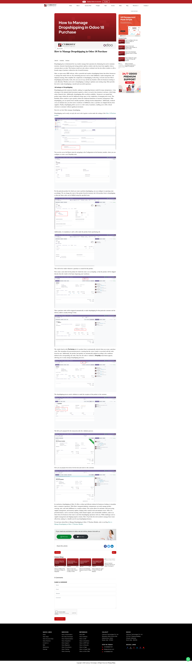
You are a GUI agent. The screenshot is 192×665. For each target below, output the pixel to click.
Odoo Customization (67, 634)
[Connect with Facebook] (127, 647)
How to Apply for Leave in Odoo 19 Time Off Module (97, 570)
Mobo (120, 5)
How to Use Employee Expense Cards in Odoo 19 (85, 570)
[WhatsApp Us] (188, 659)
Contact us (46, 643)
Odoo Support (65, 643)
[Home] (50, 6)
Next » (114, 552)
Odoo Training (65, 649)
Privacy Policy (111, 663)
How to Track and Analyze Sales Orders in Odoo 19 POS (72, 570)
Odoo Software (83, 636)
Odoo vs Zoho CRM (84, 651)
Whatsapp (65, 536)
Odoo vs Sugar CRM (84, 649)
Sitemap (45, 649)
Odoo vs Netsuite (84, 645)
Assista (113, 5)
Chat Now (81, 536)
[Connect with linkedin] (137, 647)
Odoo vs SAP (82, 638)
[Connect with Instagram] (140, 647)
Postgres (98, 5)
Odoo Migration (66, 645)
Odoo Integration (66, 641)
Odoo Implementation (67, 638)
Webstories (46, 647)
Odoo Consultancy (66, 647)
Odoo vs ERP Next (84, 643)
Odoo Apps (46, 636)
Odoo (44, 634)
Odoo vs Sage (83, 647)
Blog (127, 5)
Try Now (106, 1)
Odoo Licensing (66, 651)
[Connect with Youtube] (143, 647)
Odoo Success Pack (48, 638)
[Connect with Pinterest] (134, 647)
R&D (106, 5)
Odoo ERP (82, 634)
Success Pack (88, 5)
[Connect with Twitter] (130, 647)
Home (70, 5)
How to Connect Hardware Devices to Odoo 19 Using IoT (109, 564)
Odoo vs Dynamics (84, 641)
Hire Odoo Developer (67, 636)
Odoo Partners (47, 641)
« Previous (57, 552)
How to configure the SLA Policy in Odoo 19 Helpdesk (59, 570)
